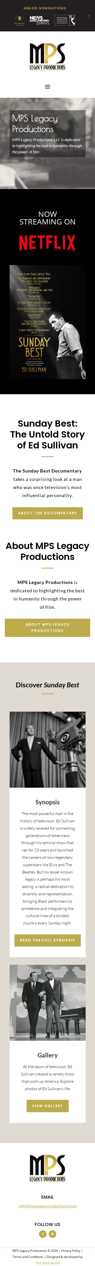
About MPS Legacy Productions (48, 627)
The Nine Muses (47, 1263)
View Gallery (47, 1105)
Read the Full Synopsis (47, 940)
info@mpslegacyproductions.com (48, 1205)
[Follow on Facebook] (43, 1234)
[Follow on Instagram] (52, 1234)
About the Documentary (47, 513)
